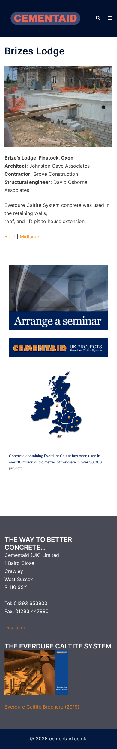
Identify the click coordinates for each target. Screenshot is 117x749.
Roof (9, 236)
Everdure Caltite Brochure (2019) (42, 707)
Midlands (30, 236)
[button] (97, 18)
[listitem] (42, 408)
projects (15, 468)
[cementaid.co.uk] (45, 18)
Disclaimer (16, 627)
